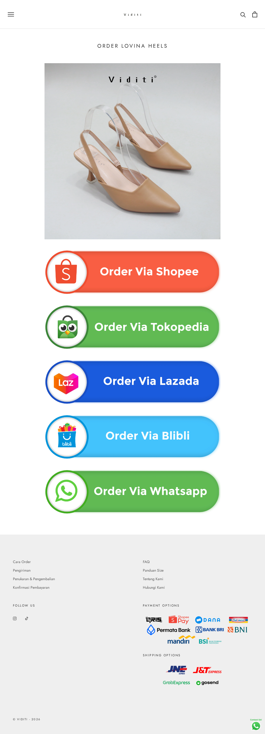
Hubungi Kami (154, 587)
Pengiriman (22, 570)
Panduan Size (153, 570)
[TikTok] (26, 618)
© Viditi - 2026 (26, 719)
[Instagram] (15, 618)
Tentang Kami (153, 578)
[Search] (243, 14)
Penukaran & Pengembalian (34, 578)
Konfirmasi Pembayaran (31, 587)
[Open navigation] (11, 14)
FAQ (146, 561)
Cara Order (22, 561)
